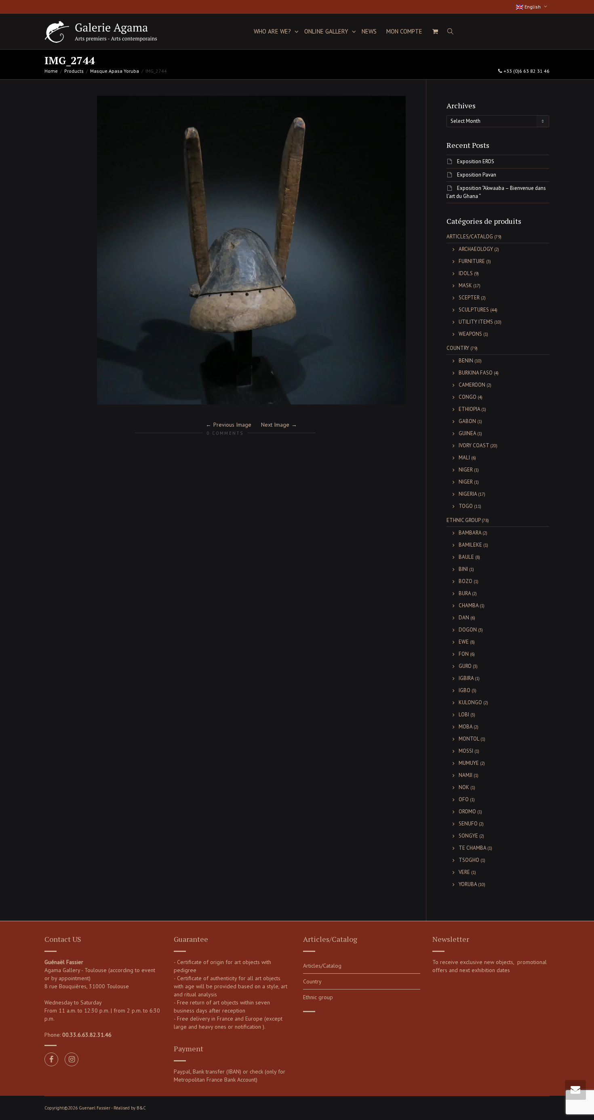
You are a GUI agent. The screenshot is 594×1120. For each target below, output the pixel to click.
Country (458, 348)
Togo (466, 506)
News (369, 31)
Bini (463, 569)
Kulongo (470, 702)
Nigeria (468, 494)
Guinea (467, 433)
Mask (465, 285)
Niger (466, 469)
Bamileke (470, 544)
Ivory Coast (474, 445)
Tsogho (469, 860)
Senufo (468, 823)
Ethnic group (463, 520)
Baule (466, 557)
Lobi (464, 714)
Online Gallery (327, 31)
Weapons (470, 334)
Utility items (476, 321)
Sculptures (474, 309)
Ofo (464, 799)
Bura (465, 593)
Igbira (466, 678)
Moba (465, 726)
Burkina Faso (476, 372)
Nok (464, 787)
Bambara (470, 532)
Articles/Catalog (470, 236)
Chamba (468, 605)
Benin (466, 360)
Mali (464, 457)
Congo (467, 397)
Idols (466, 273)
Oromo (467, 811)
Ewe (464, 641)
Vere (464, 872)
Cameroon (472, 384)
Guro (465, 666)
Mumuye (469, 763)
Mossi (466, 750)
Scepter (469, 297)
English (532, 7)
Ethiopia (469, 409)
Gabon (467, 421)
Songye (468, 835)
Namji (465, 775)
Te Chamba (472, 847)
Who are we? (273, 31)
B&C (141, 1108)
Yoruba (468, 884)
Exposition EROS (475, 161)
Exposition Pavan (476, 174)
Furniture (472, 261)
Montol (469, 738)
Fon (464, 654)
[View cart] (435, 31)
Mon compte (404, 31)
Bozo (465, 581)
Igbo (464, 690)
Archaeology (476, 249)
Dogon (468, 629)
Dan (464, 617)
